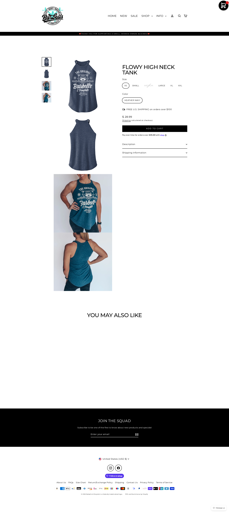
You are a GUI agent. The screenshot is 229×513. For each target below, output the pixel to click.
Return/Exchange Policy (100, 482)
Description (128, 144)
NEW (123, 16)
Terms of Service (164, 482)
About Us (61, 482)
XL (171, 85)
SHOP (145, 16)
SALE (134, 16)
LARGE (161, 85)
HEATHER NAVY (132, 100)
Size (124, 79)
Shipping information (134, 152)
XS (125, 85)
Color (125, 94)
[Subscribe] (136, 434)
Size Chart (81, 482)
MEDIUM (148, 85)
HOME (112, 16)
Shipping (126, 120)
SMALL (135, 85)
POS (126, 494)
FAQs (70, 482)
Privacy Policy (147, 482)
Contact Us (132, 482)
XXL (180, 85)
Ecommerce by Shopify (140, 494)
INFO (160, 16)
